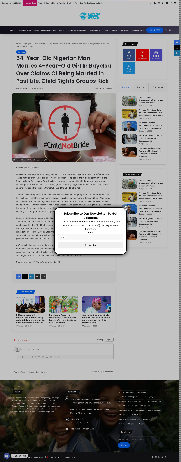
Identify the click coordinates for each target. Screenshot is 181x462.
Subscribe (90, 245)
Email (90, 232)
